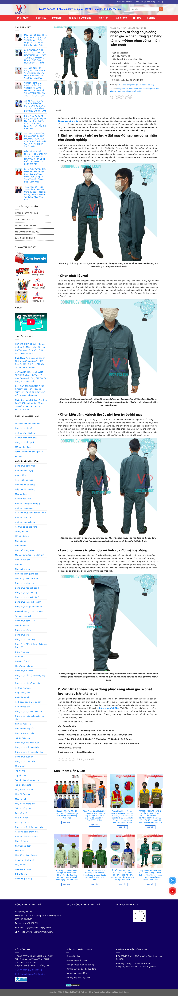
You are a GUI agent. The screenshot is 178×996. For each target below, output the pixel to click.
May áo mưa (21, 864)
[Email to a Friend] (121, 97)
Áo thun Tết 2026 (23, 498)
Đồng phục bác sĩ (23, 630)
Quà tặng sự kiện (23, 869)
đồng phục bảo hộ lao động (127, 88)
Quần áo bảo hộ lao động (27, 461)
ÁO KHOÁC (121, 18)
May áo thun (21, 494)
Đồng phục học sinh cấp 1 (27, 588)
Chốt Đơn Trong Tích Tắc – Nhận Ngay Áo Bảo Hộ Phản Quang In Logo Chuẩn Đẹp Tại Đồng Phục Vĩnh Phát (94, 875)
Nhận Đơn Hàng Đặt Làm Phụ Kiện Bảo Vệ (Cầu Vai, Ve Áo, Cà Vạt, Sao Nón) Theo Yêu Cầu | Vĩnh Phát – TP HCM (31, 405)
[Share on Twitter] (117, 97)
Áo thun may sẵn (23, 688)
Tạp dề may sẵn (22, 738)
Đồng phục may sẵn (24, 670)
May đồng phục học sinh (26, 578)
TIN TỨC (137, 18)
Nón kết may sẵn (23, 724)
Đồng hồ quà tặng (23, 878)
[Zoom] (57, 75)
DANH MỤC (22, 18)
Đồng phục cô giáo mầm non (28, 606)
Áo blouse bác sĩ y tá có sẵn (28, 702)
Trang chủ (115, 28)
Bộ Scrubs (19, 656)
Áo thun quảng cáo (24, 508)
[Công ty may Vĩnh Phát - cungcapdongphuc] (25, 9)
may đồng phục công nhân (132, 91)
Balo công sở (21, 813)
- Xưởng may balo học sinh (78, 977)
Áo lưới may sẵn (22, 697)
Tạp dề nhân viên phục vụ (27, 780)
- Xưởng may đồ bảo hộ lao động (81, 969)
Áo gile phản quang (24, 480)
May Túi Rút (20, 799)
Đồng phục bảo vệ (23, 428)
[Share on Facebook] (112, 97)
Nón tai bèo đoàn (23, 846)
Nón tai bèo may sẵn (24, 728)
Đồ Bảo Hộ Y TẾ (22, 661)
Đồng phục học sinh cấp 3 (27, 597)
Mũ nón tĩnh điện (23, 447)
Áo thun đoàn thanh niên (26, 836)
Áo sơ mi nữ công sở (24, 860)
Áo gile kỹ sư (21, 475)
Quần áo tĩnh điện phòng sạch (29, 451)
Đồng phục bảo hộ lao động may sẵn (30, 677)
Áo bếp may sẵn (22, 706)
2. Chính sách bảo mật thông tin (30, 974)
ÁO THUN (103, 18)
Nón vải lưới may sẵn (24, 733)
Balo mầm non (21, 817)
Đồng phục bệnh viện (25, 620)
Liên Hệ (160, 2)
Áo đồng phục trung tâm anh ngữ (30, 512)
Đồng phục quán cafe (25, 761)
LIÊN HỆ (151, 18)
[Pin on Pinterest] (126, 97)
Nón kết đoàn (21, 841)
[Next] (102, 52)
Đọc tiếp (66, 822)
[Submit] (161, 9)
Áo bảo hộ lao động (24, 470)
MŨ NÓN (56, 18)
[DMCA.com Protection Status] (73, 985)
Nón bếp (19, 564)
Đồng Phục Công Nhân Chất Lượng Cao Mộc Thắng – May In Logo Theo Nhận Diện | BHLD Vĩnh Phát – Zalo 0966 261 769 (94, 815)
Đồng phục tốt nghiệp (25, 442)
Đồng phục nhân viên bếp (27, 747)
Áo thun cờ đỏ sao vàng (26, 527)
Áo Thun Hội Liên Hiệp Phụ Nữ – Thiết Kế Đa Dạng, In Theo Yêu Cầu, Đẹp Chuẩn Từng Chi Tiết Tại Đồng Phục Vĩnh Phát (30, 377)
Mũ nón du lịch (22, 536)
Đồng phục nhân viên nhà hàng (29, 752)
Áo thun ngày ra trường (26, 437)
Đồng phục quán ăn (24, 757)
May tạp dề (20, 766)
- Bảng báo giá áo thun (76, 960)
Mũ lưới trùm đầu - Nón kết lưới (29, 555)
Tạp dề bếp (20, 770)
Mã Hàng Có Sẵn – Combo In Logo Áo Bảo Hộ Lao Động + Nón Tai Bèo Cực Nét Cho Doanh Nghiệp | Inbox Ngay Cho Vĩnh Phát (67, 875)
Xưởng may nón (22, 531)
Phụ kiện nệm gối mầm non (27, 423)
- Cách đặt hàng (73, 956)
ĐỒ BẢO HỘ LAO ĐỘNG (80, 18)
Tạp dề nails (20, 775)
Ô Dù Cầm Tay (21, 874)
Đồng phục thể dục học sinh (28, 602)
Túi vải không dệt (23, 808)
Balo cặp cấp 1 (22, 822)
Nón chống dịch (22, 569)
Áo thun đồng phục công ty (27, 503)
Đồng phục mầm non (24, 583)
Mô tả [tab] (58, 110)
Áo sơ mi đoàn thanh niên (27, 832)
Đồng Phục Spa (22, 652)
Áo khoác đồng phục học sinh (29, 611)
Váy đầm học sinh (23, 616)
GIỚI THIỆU (40, 18)
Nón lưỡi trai (21, 541)
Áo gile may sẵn (22, 692)
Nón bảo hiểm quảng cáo (26, 574)
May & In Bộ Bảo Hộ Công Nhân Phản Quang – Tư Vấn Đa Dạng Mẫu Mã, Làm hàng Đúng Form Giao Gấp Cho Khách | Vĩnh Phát (150, 875)
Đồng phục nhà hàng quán (27, 742)
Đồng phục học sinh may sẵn (28, 711)
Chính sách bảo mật (124, 2)
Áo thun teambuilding (25, 522)
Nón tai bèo (20, 545)
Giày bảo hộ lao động (25, 489)
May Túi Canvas (22, 794)
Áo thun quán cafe (23, 517)
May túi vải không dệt (25, 803)
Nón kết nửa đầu (22, 559)
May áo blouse (22, 625)
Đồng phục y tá (22, 635)
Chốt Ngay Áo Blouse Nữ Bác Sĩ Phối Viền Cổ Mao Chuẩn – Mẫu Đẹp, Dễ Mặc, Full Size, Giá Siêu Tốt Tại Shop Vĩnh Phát (30, 363)
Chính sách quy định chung (145, 2)
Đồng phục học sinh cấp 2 (27, 592)
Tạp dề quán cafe (23, 785)
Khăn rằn (19, 456)
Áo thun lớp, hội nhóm (25, 433)
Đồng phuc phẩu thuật (25, 639)
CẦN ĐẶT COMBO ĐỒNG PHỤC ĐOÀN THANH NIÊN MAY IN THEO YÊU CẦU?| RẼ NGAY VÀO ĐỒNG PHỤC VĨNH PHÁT (30, 391)
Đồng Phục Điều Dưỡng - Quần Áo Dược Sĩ (31, 646)
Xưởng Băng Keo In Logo (118, 992)
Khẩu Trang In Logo (24, 666)
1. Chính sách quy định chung (28, 970)
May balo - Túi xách (24, 789)
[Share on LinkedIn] (130, 97)
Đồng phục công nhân (25, 466)
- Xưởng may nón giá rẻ (76, 973)
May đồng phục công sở (26, 855)
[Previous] (58, 52)
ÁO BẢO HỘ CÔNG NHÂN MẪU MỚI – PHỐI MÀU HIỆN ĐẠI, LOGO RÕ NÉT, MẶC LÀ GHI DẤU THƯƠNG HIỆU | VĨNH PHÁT (122, 875)
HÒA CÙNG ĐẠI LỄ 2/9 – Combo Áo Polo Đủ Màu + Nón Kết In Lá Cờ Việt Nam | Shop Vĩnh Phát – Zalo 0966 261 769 (30, 349)
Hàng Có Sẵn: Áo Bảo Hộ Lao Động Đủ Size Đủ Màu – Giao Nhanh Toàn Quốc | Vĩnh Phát (66, 814)
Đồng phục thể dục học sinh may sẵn (30, 717)
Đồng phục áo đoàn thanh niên (29, 827)
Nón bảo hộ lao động (25, 484)
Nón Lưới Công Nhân (24, 550)
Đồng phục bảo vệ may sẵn (27, 683)
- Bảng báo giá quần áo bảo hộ (80, 964)
